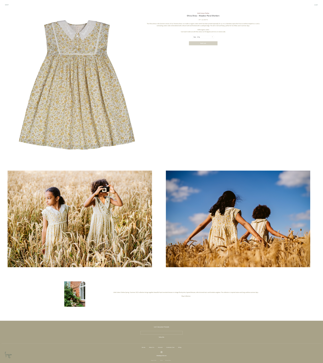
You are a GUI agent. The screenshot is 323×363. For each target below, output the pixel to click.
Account (160, 347)
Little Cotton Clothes (203, 13)
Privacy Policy (168, 360)
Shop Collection (186, 296)
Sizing (179, 347)
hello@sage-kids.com (161, 355)
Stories (143, 347)
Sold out (203, 43)
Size (195, 37)
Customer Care (170, 347)
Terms (161, 360)
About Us (151, 347)
